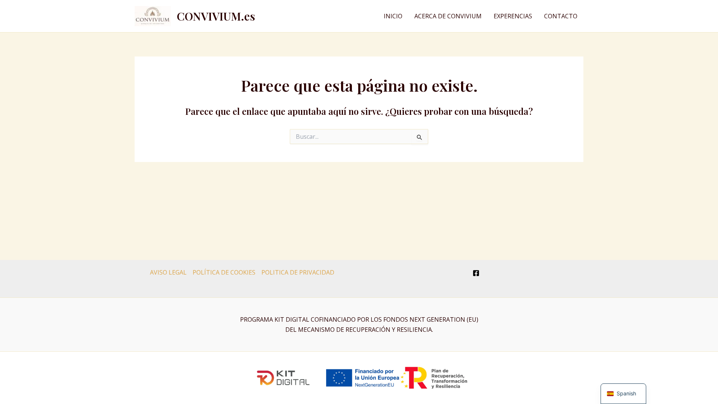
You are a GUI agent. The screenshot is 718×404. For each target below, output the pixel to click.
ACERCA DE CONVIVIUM (448, 16)
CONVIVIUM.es (216, 16)
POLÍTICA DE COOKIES (224, 272)
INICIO (393, 16)
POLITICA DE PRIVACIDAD (297, 272)
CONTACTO (560, 16)
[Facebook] (476, 273)
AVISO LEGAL (168, 272)
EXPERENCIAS (513, 16)
